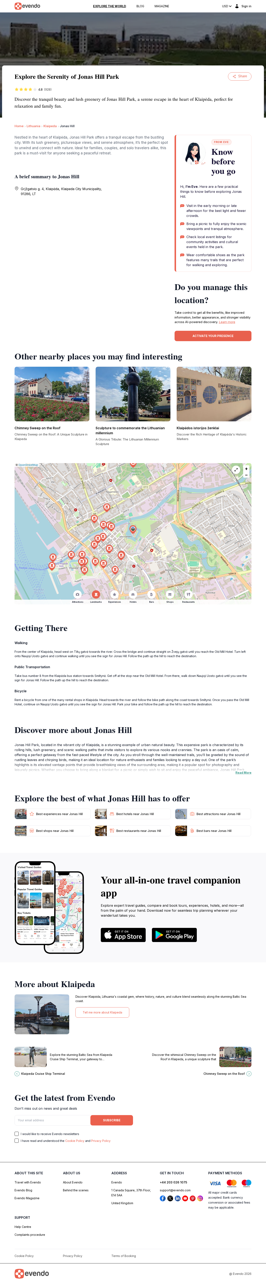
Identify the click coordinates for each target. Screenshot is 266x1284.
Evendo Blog (23, 1190)
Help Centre (23, 1227)
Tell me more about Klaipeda (102, 1012)
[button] (133, 529)
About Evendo (73, 1182)
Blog (140, 6)
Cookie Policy (74, 1141)
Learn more (227, 322)
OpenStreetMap (28, 464)
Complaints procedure (30, 1234)
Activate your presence (213, 336)
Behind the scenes (76, 1190)
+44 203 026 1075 (173, 1182)
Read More (243, 772)
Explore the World (109, 6)
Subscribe (112, 1120)
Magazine (162, 6)
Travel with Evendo (28, 1182)
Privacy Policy (101, 1141)
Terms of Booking (123, 1256)
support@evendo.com (175, 1190)
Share (242, 76)
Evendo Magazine (27, 1198)
